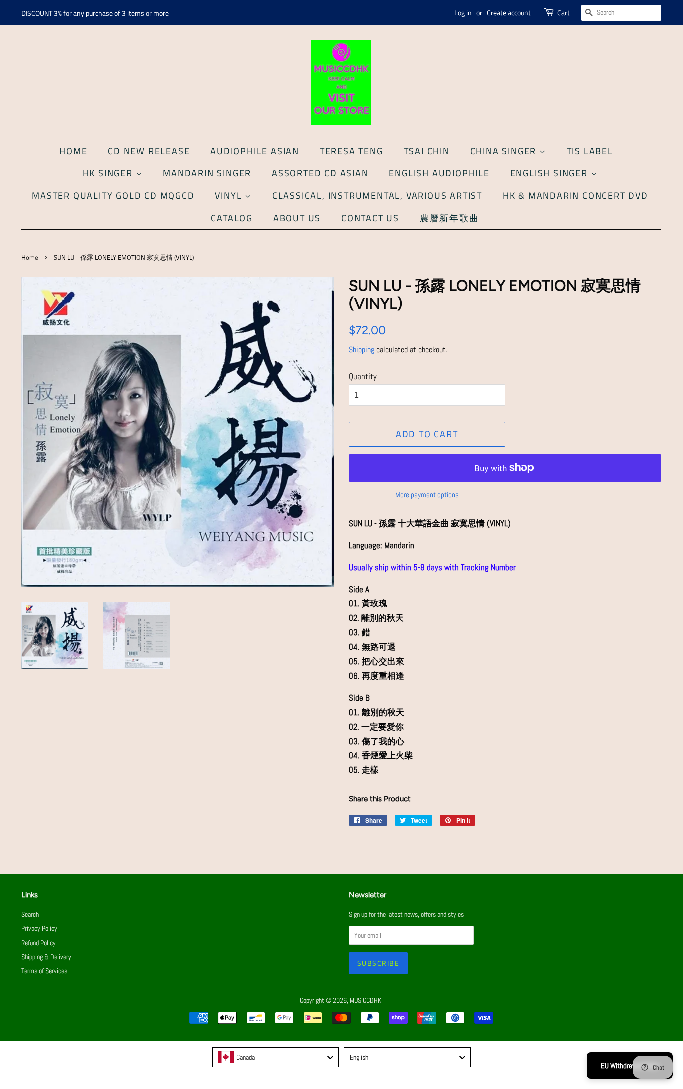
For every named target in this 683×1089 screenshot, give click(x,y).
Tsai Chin (427, 151)
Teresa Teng (352, 151)
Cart (564, 12)
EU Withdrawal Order (630, 1065)
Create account (509, 12)
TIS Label (590, 151)
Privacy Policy (40, 928)
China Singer (505, 151)
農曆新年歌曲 (450, 218)
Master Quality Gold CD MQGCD (113, 195)
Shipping (361, 349)
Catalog (232, 218)
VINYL (230, 195)
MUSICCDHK (366, 1000)
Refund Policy (39, 942)
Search (30, 914)
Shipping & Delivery (47, 956)
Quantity (363, 376)
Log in (463, 12)
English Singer (550, 173)
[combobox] (276, 1057)
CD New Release (149, 151)
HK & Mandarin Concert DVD (575, 195)
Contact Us (371, 218)
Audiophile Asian (255, 151)
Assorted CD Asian (320, 173)
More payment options (427, 494)
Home (74, 151)
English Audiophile (439, 173)
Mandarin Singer (207, 173)
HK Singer (109, 173)
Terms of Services (45, 970)
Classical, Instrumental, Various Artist (377, 195)
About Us (297, 218)
